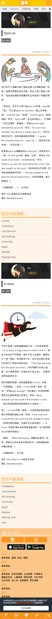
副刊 (44, 9)
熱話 (19, 557)
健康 (5, 9)
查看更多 (33, 22)
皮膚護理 (24, 580)
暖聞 (25, 557)
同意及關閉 (26, 608)
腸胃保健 (28, 577)
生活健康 (28, 573)
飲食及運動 (17, 573)
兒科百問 (38, 577)
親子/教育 (6, 40)
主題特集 (26, 9)
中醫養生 (38, 573)
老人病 (15, 580)
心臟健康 (18, 577)
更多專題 (34, 580)
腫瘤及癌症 (6, 577)
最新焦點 (5, 557)
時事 (36, 9)
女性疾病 (5, 580)
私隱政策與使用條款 (24, 602)
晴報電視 (14, 9)
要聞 (14, 557)
